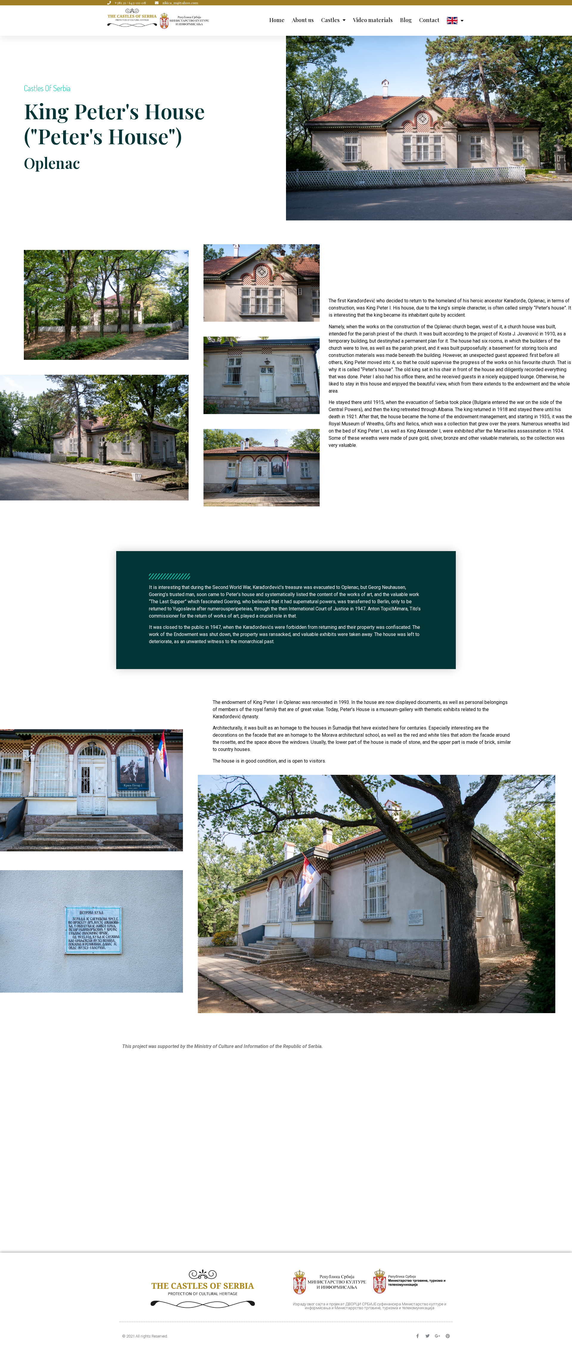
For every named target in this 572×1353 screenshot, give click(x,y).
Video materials (373, 20)
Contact (429, 20)
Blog (406, 20)
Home (277, 20)
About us (303, 20)
